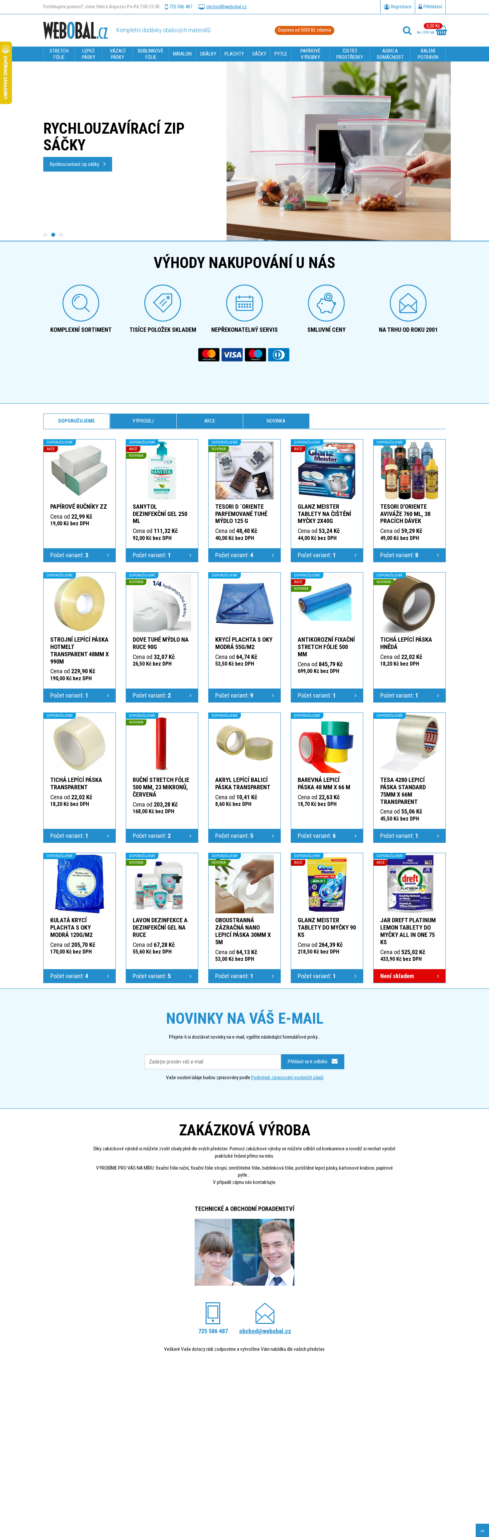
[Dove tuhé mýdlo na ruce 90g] (162, 603)
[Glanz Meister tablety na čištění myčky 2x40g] (327, 470)
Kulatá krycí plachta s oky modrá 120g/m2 (71, 927)
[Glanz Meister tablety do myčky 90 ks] (327, 884)
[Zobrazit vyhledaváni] (407, 30)
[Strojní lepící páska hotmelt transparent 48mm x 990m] (79, 603)
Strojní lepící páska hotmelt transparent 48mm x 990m (79, 650)
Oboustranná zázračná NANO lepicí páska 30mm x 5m (243, 931)
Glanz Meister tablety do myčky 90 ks (327, 927)
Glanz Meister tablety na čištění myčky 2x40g (324, 514)
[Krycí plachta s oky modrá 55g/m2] (244, 603)
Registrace (401, 7)
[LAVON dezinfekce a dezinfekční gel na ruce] (162, 884)
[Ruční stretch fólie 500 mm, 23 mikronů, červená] (162, 743)
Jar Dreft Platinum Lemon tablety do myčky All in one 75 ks (408, 931)
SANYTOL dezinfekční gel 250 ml (160, 514)
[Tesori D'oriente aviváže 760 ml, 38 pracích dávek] (409, 470)
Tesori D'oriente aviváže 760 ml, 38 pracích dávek (405, 514)
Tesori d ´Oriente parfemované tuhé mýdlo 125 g (241, 514)
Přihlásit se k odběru (308, 1062)
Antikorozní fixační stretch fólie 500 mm (326, 647)
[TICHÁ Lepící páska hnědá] (409, 603)
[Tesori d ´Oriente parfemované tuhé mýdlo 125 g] (244, 470)
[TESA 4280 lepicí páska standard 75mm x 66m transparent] (409, 743)
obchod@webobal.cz (226, 7)
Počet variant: (69, 555)
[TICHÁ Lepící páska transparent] (79, 743)
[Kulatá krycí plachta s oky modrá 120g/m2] (79, 884)
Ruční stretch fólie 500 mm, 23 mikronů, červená (161, 787)
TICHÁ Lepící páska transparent (76, 783)
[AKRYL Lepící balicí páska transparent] (244, 743)
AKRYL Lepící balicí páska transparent (242, 783)
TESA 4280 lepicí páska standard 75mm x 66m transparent (403, 790)
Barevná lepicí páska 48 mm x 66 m (324, 783)
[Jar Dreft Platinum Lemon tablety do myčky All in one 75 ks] (409, 884)
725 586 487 (180, 7)
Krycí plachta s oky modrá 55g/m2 (243, 643)
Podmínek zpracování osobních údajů (287, 1078)
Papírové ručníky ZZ (78, 506)
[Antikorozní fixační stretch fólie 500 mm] (327, 603)
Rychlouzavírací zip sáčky (75, 164)
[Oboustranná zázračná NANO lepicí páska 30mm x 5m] (244, 884)
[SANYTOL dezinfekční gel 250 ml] (162, 470)
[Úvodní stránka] (75, 30)
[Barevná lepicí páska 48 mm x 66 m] (327, 743)
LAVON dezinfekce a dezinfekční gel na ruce (160, 927)
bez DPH (424, 32)
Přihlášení (432, 7)
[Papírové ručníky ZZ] (79, 470)
